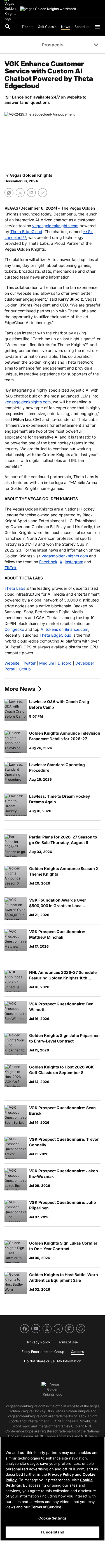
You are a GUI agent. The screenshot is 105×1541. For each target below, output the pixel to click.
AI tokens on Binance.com (64, 629)
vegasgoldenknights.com (55, 225)
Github (25, 669)
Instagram (74, 561)
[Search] (7, 26)
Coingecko (14, 629)
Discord (65, 663)
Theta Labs (14, 588)
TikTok (10, 567)
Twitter (29, 663)
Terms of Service (46, 1507)
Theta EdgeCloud (26, 231)
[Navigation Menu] (97, 26)
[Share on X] (20, 192)
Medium (46, 663)
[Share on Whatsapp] (8, 192)
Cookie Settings (52, 1518)
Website (11, 663)
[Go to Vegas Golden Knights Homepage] (48, 8)
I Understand (52, 1532)
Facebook (48, 561)
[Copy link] (42, 192)
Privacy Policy (61, 1474)
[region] (52, 1489)
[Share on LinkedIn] (31, 192)
